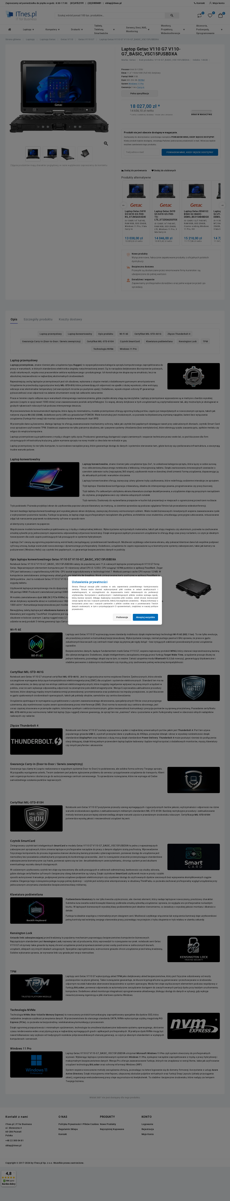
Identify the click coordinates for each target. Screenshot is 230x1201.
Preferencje (122, 617)
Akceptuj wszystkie (145, 617)
